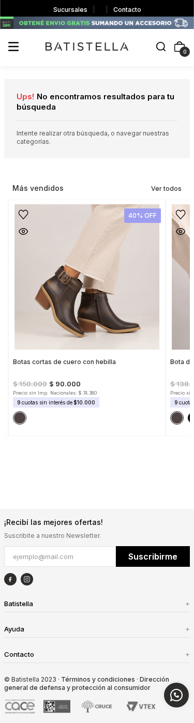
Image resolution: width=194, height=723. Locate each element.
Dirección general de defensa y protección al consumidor (86, 683)
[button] (161, 47)
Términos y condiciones (98, 679)
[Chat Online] (176, 695)
